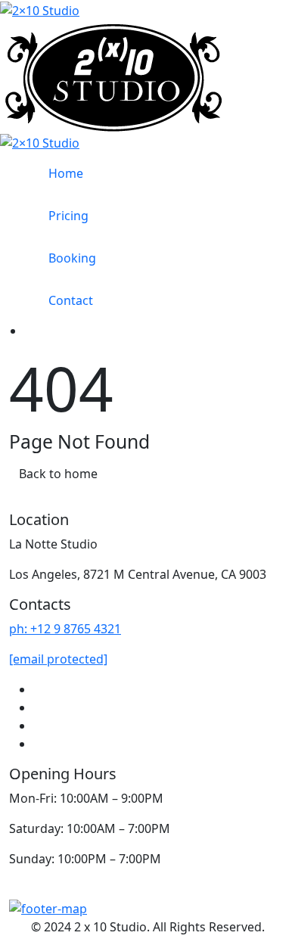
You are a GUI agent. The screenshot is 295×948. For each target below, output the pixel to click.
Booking (72, 258)
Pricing (68, 215)
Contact (70, 300)
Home (65, 173)
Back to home (58, 473)
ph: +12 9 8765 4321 (65, 628)
